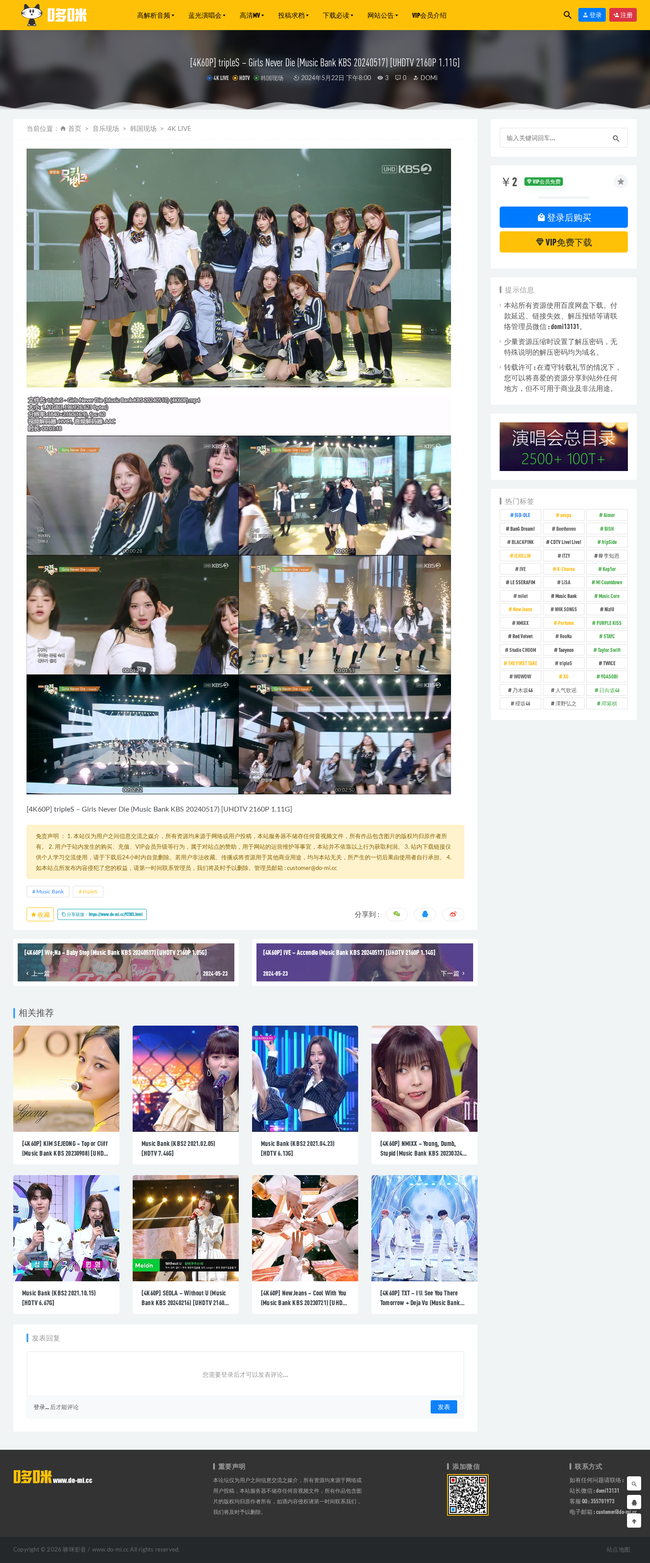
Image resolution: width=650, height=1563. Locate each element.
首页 (74, 129)
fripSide (609, 542)
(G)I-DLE (522, 515)
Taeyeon (566, 650)
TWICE (609, 663)
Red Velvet (522, 636)
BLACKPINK (523, 542)
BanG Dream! (522, 528)
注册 (626, 15)
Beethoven (566, 528)
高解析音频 (153, 15)
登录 (595, 15)
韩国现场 (271, 77)
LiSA (566, 582)
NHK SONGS (566, 609)
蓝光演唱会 (205, 15)
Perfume (566, 623)
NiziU (609, 609)
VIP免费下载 (568, 242)
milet (523, 596)
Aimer (609, 515)
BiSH (609, 528)
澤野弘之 (566, 703)
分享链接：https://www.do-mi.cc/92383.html (104, 914)
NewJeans (522, 609)
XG (566, 676)
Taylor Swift (609, 650)
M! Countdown (609, 582)
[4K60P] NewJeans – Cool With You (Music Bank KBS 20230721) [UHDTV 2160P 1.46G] (304, 1302)
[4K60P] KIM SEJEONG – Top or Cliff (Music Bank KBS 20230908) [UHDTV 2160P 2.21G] (66, 1153)
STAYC (609, 636)
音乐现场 (105, 129)
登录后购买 (568, 217)
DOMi (428, 78)
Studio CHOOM (522, 650)
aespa (565, 515)
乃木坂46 (522, 690)
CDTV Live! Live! (566, 542)
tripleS (64, 809)
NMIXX (522, 623)
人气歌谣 (566, 690)
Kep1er (609, 569)
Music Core (609, 596)
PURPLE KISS (609, 623)
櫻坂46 (522, 703)
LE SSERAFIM (522, 582)
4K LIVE (221, 77)
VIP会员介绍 (429, 15)
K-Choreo (566, 569)
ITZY (566, 555)
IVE (523, 569)
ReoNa (566, 636)
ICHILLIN (522, 555)
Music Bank (151, 809)
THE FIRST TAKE (522, 663)
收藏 (43, 914)
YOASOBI (609, 676)
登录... (41, 1406)
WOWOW (522, 676)
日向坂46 (609, 690)
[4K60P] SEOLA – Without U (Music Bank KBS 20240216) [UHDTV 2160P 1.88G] (184, 1302)
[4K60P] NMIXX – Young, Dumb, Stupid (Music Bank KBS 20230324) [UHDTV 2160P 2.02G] (422, 1153)
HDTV (244, 77)
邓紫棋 (609, 703)
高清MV (250, 15)
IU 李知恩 (609, 555)
